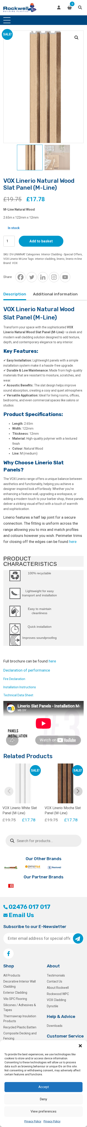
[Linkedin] (43, 277)
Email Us (21, 915)
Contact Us (54, 981)
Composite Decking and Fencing (20, 1036)
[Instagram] (54, 277)
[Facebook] (20, 277)
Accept (43, 1087)
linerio (60, 258)
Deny (43, 1099)
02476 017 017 (29, 906)
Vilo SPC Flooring (15, 999)
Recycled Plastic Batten (19, 1027)
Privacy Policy (32, 1121)
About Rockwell (58, 987)
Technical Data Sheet (18, 695)
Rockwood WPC (58, 994)
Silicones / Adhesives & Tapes (19, 1007)
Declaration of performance (26, 670)
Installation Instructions (19, 687)
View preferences (43, 1111)
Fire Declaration (14, 679)
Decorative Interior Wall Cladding (19, 984)
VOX (15, 263)
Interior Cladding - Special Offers (61, 254)
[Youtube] (65, 277)
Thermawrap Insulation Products (19, 1018)
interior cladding (45, 258)
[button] (80, 1046)
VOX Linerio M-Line (15, 258)
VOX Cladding (56, 1000)
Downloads (54, 1025)
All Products (11, 975)
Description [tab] (14, 294)
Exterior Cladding (15, 992)
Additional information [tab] (55, 294)
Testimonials (56, 975)
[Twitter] (32, 277)
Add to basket (41, 241)
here (73, 541)
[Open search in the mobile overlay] (43, 841)
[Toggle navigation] (6, 20)
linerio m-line (74, 258)
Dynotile (52, 1006)
